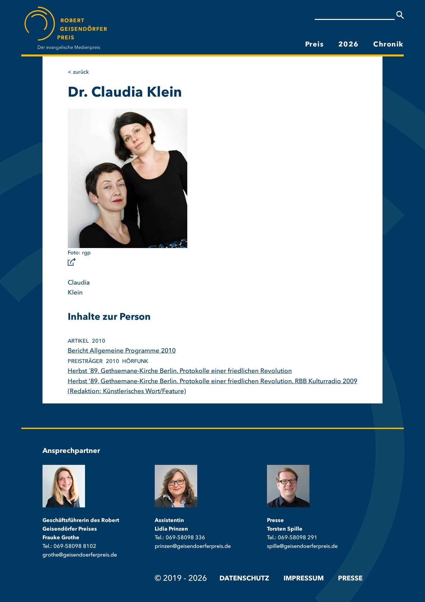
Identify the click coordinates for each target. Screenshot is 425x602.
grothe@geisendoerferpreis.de (79, 555)
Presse (350, 578)
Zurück (81, 72)
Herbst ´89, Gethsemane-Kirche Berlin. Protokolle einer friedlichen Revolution (180, 371)
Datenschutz (244, 578)
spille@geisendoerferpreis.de (302, 546)
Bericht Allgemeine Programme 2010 (122, 351)
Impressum (304, 578)
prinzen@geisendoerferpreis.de (193, 546)
